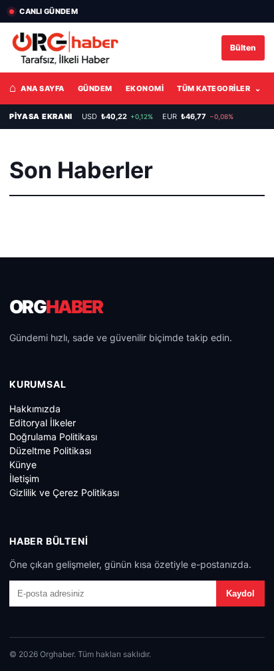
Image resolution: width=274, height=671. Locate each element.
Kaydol (240, 594)
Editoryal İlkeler (42, 422)
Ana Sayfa (37, 87)
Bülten (243, 48)
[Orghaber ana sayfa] (65, 47)
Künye (23, 464)
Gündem (95, 88)
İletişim (24, 478)
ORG (55, 307)
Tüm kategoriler (219, 88)
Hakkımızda (35, 408)
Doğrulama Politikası (53, 436)
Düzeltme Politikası (50, 450)
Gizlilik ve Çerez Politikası (64, 492)
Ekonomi (145, 88)
